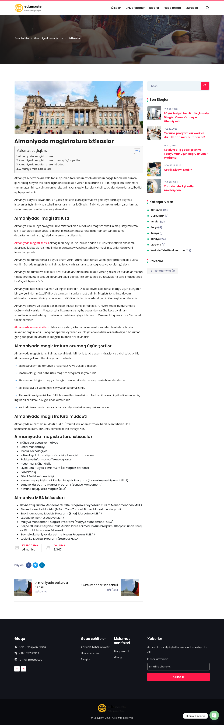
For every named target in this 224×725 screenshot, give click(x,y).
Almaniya (29, 550)
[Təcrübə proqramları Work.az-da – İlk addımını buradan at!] (154, 133)
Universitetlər (90, 653)
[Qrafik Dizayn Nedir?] (154, 169)
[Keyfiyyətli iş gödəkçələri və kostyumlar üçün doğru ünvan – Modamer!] (154, 150)
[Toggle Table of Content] (135, 151)
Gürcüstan (159, 216)
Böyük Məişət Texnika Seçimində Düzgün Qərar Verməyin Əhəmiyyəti (186, 117)
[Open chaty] (214, 715)
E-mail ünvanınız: (158, 659)
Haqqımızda (122, 651)
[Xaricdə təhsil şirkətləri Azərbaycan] (154, 186)
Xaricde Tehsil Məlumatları (170, 250)
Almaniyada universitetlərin (32, 327)
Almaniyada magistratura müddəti (42, 164)
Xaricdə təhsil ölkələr (95, 647)
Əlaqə (118, 657)
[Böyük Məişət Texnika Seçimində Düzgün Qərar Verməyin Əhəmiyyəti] (154, 113)
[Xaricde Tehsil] (28, 7)
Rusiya (156, 233)
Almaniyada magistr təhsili (31, 243)
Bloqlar (85, 659)
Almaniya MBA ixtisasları (35, 169)
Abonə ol (178, 677)
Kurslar (157, 221)
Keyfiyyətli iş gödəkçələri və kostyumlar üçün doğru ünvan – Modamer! (186, 153)
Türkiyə (158, 239)
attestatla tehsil (163, 270)
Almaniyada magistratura (35, 156)
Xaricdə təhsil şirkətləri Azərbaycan (179, 188)
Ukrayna (158, 245)
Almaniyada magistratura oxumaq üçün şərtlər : (50, 160)
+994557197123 (29, 653)
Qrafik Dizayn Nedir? (178, 170)
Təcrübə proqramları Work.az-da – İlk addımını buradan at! (185, 135)
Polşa (156, 227)
